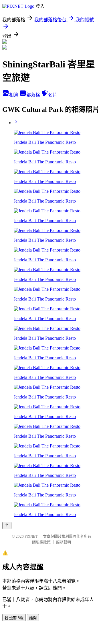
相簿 (14, 94)
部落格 (33, 94)
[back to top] (6, 525)
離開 (33, 618)
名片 (52, 94)
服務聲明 (63, 542)
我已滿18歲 (14, 618)
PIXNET (31, 536)
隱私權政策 (41, 542)
